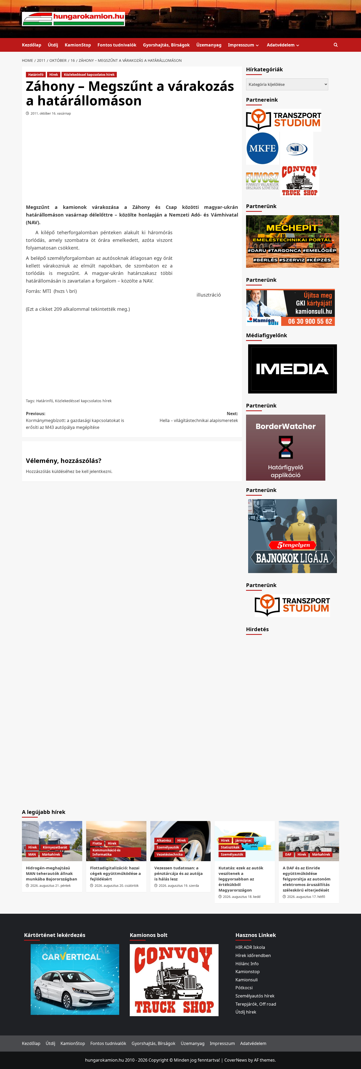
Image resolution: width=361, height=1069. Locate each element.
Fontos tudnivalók (117, 45)
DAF (288, 854)
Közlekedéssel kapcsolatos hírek (89, 74)
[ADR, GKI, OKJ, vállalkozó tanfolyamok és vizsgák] (283, 120)
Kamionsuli (246, 980)
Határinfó (35, 74)
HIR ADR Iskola (250, 947)
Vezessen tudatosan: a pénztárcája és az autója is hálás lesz (178, 873)
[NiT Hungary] (296, 148)
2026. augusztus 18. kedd (241, 896)
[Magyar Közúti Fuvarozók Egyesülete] (262, 148)
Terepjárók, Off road (255, 1004)
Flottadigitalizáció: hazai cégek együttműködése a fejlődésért (115, 873)
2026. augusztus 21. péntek (50, 885)
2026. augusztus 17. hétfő (306, 896)
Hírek (53, 74)
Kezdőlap (31, 45)
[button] (335, 45)
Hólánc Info (247, 964)
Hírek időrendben (253, 955)
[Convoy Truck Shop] (174, 980)
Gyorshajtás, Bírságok (166, 45)
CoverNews (235, 1060)
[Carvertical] (75, 979)
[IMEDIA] (292, 368)
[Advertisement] (131, 162)
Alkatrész (164, 840)
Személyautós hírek (255, 996)
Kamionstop (247, 971)
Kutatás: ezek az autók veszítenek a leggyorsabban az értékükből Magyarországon (241, 879)
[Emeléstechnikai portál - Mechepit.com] (292, 240)
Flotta (97, 843)
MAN (32, 854)
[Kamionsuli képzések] (290, 307)
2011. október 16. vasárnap (51, 113)
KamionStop (78, 45)
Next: (199, 417)
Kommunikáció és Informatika (106, 852)
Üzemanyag (208, 45)
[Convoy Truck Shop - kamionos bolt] (300, 180)
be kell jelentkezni (93, 471)
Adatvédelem (281, 45)
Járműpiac (243, 840)
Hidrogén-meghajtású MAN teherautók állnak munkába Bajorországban (51, 873)
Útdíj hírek (245, 1012)
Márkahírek (51, 854)
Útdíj (53, 45)
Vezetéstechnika (170, 854)
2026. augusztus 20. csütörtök (116, 885)
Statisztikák (230, 847)
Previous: (75, 420)
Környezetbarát (55, 847)
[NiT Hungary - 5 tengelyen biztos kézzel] (292, 535)
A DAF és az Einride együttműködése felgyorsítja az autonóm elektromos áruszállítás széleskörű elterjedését (307, 879)
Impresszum (241, 45)
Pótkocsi (244, 988)
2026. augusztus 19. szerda (179, 885)
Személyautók (168, 847)
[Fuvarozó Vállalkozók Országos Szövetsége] (262, 180)
